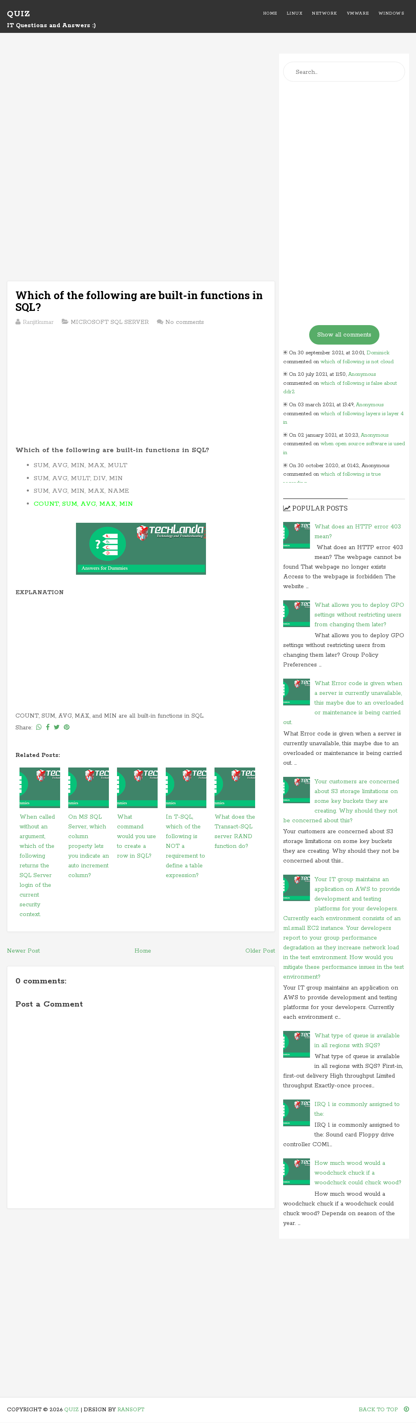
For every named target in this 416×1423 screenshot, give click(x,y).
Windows (392, 13)
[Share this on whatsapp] (39, 727)
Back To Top (379, 1409)
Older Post (260, 951)
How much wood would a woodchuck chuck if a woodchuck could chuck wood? (357, 1173)
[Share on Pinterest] (67, 727)
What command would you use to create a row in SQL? (136, 836)
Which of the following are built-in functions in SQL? (139, 301)
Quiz (18, 14)
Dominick (378, 352)
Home (270, 13)
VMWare (358, 13)
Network (325, 13)
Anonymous (362, 374)
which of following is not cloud (357, 361)
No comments (184, 322)
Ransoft (130, 1409)
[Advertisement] (141, 110)
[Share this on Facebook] (48, 727)
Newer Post (23, 951)
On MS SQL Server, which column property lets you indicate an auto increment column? (88, 846)
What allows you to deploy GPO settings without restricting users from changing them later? (359, 615)
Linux (295, 13)
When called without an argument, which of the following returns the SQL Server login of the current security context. (37, 865)
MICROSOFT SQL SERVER (110, 322)
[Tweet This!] (57, 727)
